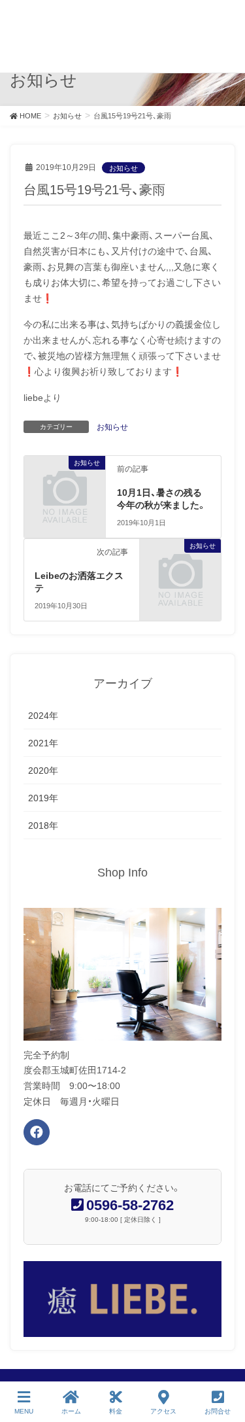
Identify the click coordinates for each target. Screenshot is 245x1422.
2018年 (43, 825)
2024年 (43, 715)
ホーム (71, 1411)
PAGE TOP (224, 1363)
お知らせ (123, 168)
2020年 (43, 770)
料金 (115, 1411)
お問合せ (217, 1411)
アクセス (163, 1411)
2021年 (43, 743)
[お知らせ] (65, 480)
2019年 (43, 798)
